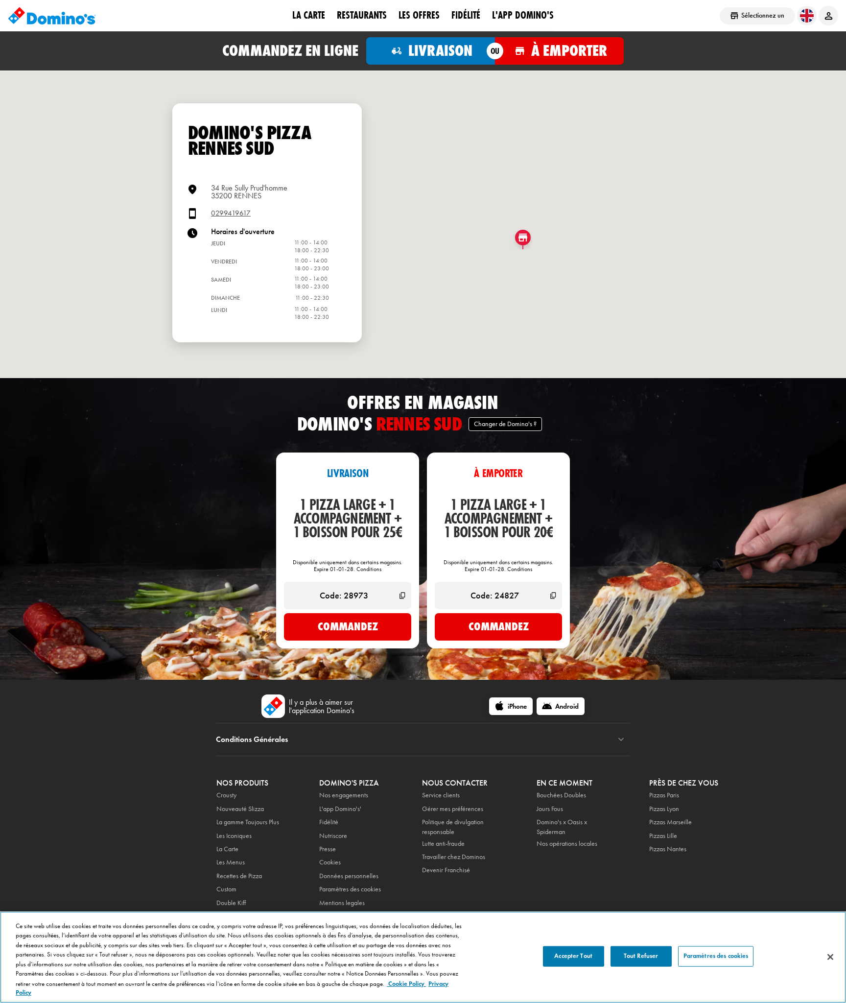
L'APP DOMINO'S (523, 15)
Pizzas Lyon (664, 809)
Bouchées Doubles (561, 795)
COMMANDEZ (348, 626)
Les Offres (419, 15)
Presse (327, 849)
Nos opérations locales (567, 843)
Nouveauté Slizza (240, 809)
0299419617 (231, 213)
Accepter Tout (573, 956)
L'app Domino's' (340, 809)
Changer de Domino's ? (505, 424)
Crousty (226, 795)
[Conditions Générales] (621, 739)
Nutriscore (333, 836)
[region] (423, 957)
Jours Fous (550, 809)
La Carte (308, 15)
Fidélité (328, 822)
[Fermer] (830, 957)
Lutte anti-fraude (443, 843)
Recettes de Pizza (239, 876)
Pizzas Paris (664, 795)
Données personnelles (348, 876)
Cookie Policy (406, 983)
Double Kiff (231, 903)
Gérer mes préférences (452, 809)
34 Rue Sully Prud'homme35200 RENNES (249, 191)
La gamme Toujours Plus (247, 822)
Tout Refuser (641, 956)
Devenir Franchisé (446, 870)
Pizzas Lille (663, 836)
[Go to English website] (807, 15)
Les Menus (230, 862)
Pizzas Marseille (670, 822)
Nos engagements (343, 795)
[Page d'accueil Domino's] (52, 15)
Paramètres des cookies (350, 889)
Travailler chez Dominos (453, 857)
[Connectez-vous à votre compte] (828, 15)
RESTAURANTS (362, 15)
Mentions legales (342, 903)
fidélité (465, 15)
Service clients (441, 795)
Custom (226, 889)
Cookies (330, 862)
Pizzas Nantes (667, 849)
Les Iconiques (234, 836)
